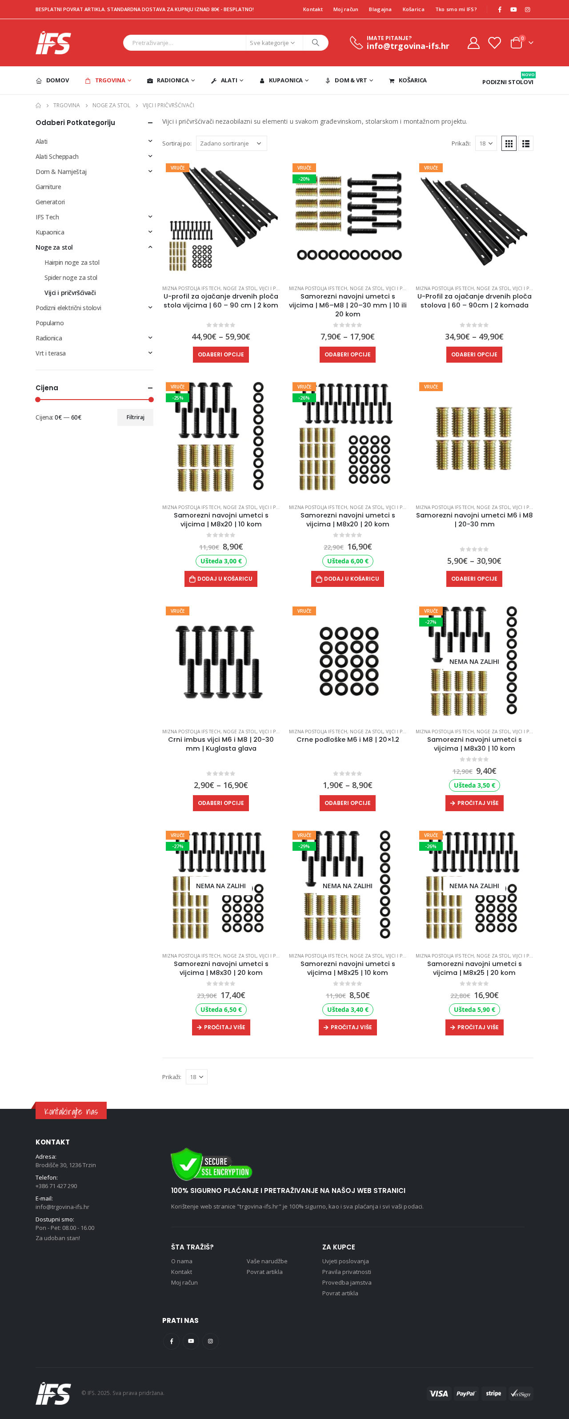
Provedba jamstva (347, 1282)
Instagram (210, 1341)
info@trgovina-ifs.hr (62, 1207)
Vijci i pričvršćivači (70, 292)
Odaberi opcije (221, 354)
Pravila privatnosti (346, 1272)
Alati (229, 80)
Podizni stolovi (507, 79)
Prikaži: (461, 143)
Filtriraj (135, 417)
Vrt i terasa (51, 353)
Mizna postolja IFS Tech (191, 288)
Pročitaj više (478, 803)
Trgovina (110, 80)
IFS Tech (47, 217)
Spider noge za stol (70, 277)
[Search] (315, 42)
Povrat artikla (265, 1272)
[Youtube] (513, 9)
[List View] (525, 143)
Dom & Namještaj (61, 171)
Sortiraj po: (177, 143)
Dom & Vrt (351, 80)
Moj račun (345, 9)
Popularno (50, 323)
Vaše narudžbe (267, 1261)
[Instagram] (527, 9)
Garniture (48, 186)
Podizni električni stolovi (68, 307)
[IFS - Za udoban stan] (53, 42)
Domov (57, 80)
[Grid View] (509, 143)
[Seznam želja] (494, 42)
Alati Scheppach (57, 156)
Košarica (414, 9)
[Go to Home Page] (38, 105)
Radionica (173, 80)
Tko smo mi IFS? (456, 9)
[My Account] (473, 42)
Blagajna (380, 9)
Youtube (191, 1341)
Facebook (171, 1341)
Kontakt (313, 9)
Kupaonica (286, 80)
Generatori (50, 202)
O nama (181, 1261)
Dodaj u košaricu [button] (224, 578)
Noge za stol (239, 288)
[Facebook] (499, 9)
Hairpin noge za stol (72, 262)
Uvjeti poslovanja (345, 1261)
